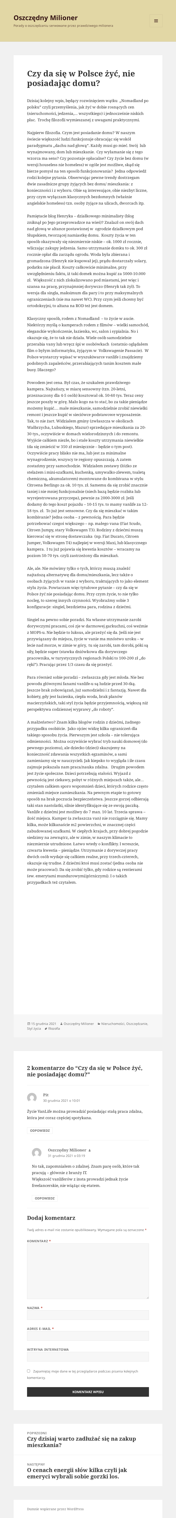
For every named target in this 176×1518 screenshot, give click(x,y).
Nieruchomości (112, 1023)
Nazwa (35, 1308)
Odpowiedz (40, 1130)
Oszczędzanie (136, 1023)
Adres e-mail (40, 1328)
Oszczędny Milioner (46, 17)
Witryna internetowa (48, 1349)
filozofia (54, 1028)
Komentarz (39, 1241)
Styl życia (34, 1028)
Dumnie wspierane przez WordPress (55, 1509)
